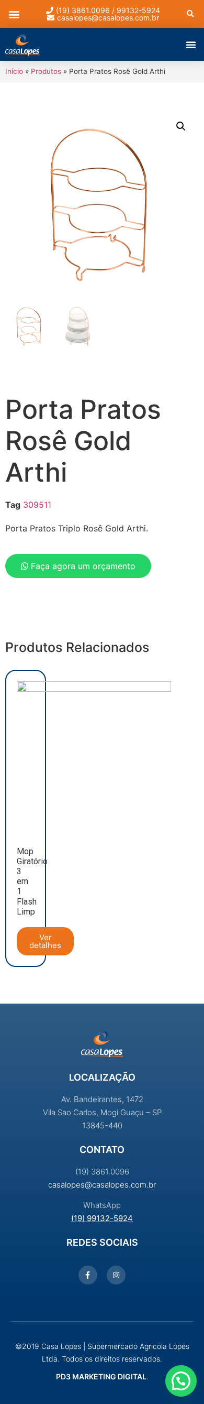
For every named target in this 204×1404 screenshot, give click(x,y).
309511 (37, 504)
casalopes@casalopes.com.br (102, 1185)
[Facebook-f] (87, 1275)
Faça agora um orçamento (81, 566)
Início (14, 71)
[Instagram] (116, 1275)
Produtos (46, 71)
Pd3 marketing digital (101, 1376)
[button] (13, 14)
